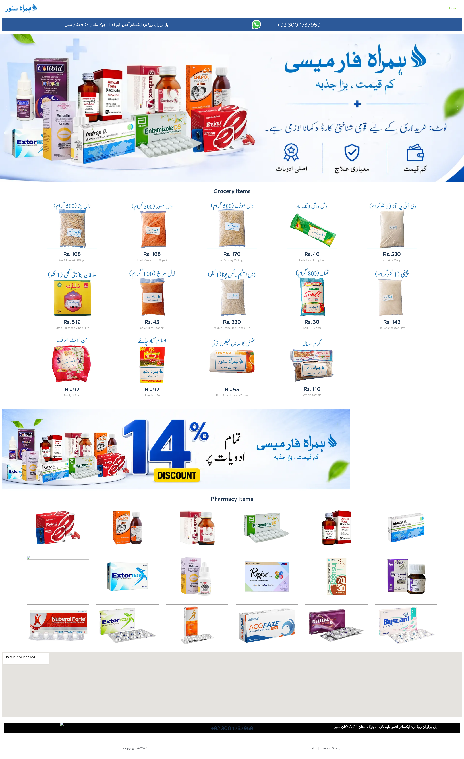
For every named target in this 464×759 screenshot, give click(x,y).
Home (453, 8)
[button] (5, 108)
